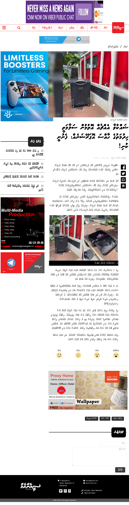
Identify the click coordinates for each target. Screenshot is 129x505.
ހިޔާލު (34, 28)
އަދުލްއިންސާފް (113, 47)
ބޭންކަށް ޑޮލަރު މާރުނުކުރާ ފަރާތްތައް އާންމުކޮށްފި (21, 177)
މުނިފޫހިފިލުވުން (47, 28)
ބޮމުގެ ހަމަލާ (104, 418)
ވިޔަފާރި (71, 28)
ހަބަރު (105, 28)
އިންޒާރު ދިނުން (118, 418)
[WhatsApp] (123, 179)
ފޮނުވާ (120, 469)
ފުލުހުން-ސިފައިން (91, 418)
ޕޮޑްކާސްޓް (94, 28)
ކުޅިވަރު (60, 28)
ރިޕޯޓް (82, 28)
